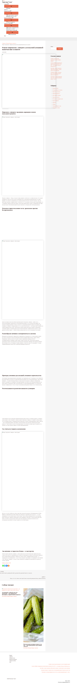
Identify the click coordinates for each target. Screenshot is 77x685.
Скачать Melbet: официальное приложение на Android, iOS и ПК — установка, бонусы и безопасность (51, 666)
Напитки (6, 9)
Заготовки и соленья (12, 30)
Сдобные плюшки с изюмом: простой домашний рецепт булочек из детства (56, 73)
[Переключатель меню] (11, 6)
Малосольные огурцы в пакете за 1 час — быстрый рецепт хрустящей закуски (32, 645)
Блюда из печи (7, 11)
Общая (9, 8)
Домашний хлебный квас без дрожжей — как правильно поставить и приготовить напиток (11, 593)
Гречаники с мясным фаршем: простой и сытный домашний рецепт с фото (56, 78)
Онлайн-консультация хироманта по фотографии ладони (56, 60)
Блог (5, 35)
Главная (5, 4)
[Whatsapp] (3, 566)
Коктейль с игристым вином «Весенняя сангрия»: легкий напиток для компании (56, 69)
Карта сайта (67, 680)
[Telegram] (5, 566)
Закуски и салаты (7, 23)
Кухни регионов (13, 34)
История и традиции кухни (13, 27)
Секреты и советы (11, 28)
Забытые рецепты (11, 22)
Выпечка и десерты (8, 17)
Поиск (52, 46)
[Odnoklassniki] (8, 566)
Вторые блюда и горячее (13, 15)
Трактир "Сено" (7, 2)
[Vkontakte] (7, 566)
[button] (8, 4)
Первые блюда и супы (12, 16)
